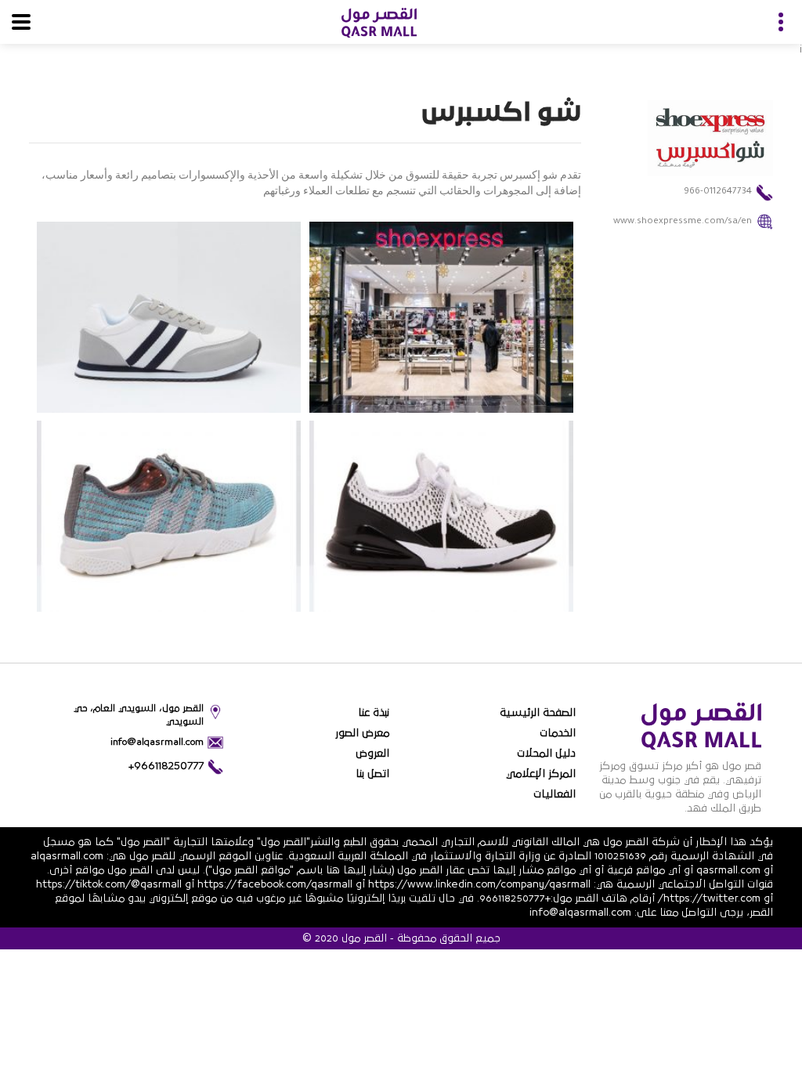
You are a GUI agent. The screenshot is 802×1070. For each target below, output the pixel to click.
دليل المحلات (546, 753)
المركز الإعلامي (541, 774)
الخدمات (558, 733)
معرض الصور (362, 733)
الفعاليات (554, 794)
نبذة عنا (373, 713)
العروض (372, 753)
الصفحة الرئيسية (538, 713)
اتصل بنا (372, 774)
